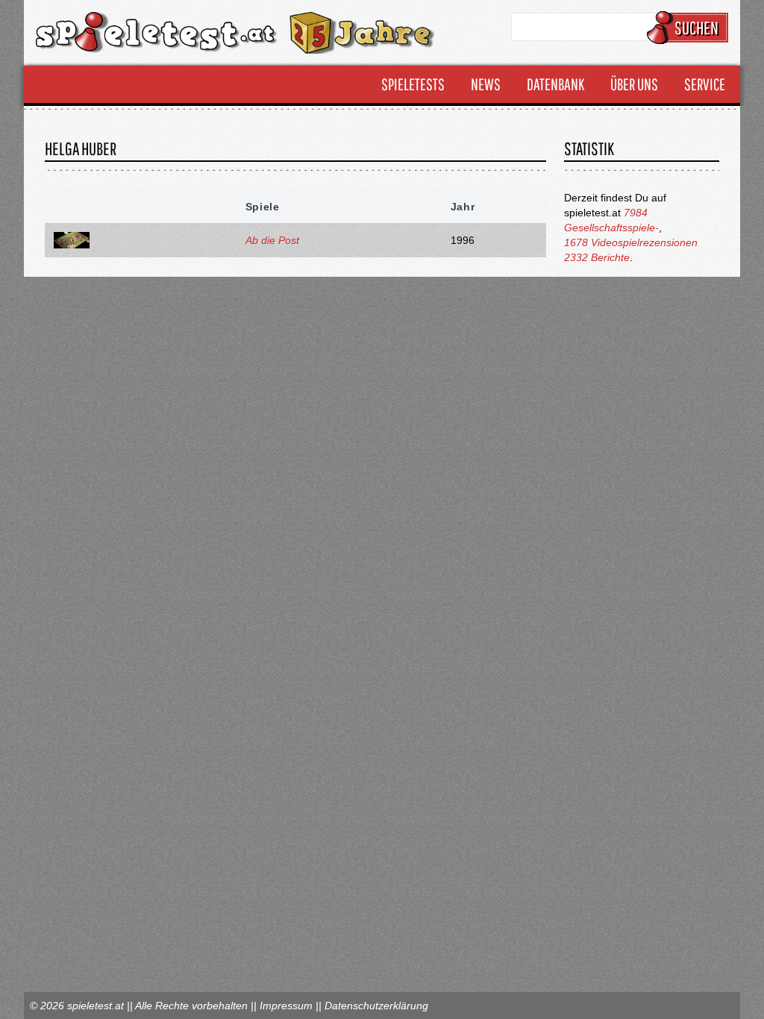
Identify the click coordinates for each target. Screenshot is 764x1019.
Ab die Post (272, 240)
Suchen (696, 27)
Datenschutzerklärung (376, 1006)
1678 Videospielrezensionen (631, 242)
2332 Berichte (597, 257)
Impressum (286, 1006)
